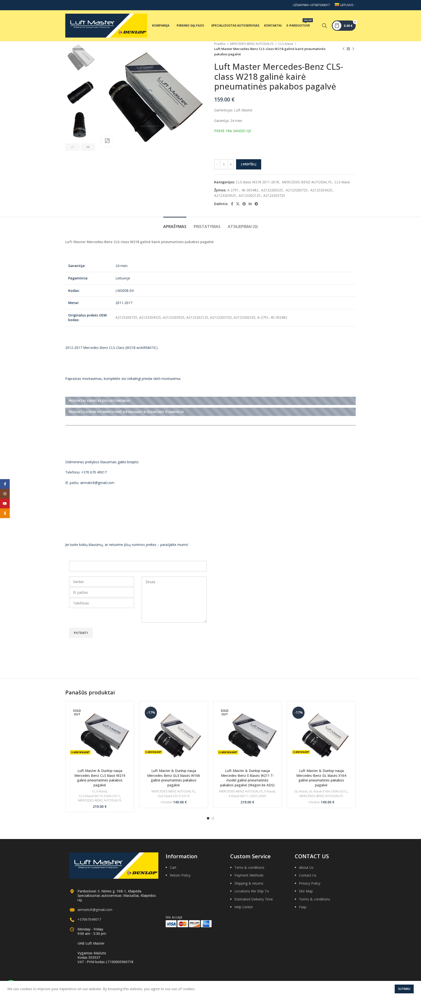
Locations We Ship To (251, 891)
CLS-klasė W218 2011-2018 (257, 182)
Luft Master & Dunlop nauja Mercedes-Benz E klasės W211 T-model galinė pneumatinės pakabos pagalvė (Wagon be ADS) (247, 777)
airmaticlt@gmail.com (94, 909)
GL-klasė (300, 791)
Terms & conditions (314, 899)
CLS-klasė (286, 43)
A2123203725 (274, 195)
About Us (306, 867)
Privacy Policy (309, 883)
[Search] (324, 25)
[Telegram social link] (256, 204)
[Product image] (99, 735)
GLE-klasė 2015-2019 (174, 796)
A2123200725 (296, 190)
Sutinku (404, 989)
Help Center (243, 907)
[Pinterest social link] (244, 204)
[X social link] (238, 204)
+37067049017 (89, 919)
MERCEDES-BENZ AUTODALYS (252, 43)
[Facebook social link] (232, 204)
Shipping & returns (248, 883)
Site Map (306, 891)
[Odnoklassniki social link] (5, 513)
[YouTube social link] (5, 503)
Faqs (302, 907)
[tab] (174, 224)
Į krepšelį (248, 164)
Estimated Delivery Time (253, 899)
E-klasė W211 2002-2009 (247, 796)
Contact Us (307, 875)
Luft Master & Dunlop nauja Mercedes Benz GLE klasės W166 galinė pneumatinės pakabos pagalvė (173, 777)
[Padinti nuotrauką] (107, 141)
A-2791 (233, 190)
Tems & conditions (249, 867)
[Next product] (353, 49)
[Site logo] (106, 25)
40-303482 (249, 190)
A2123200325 (272, 190)
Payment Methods (249, 875)
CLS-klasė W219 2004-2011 (99, 796)
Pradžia (220, 43)
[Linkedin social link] (250, 204)
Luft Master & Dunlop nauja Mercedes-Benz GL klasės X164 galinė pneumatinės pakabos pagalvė (321, 777)
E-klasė (269, 791)
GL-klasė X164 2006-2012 (328, 791)
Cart (173, 867)
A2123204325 (321, 190)
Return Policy (180, 875)
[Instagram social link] (5, 494)
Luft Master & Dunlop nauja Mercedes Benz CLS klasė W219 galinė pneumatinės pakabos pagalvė (99, 777)
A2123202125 (249, 195)
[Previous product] (343, 49)
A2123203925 (225, 195)
